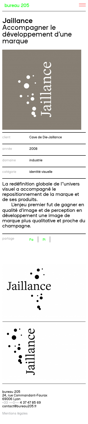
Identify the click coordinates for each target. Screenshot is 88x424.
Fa (31, 239)
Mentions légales (15, 413)
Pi (44, 239)
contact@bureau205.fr (19, 406)
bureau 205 (17, 5)
